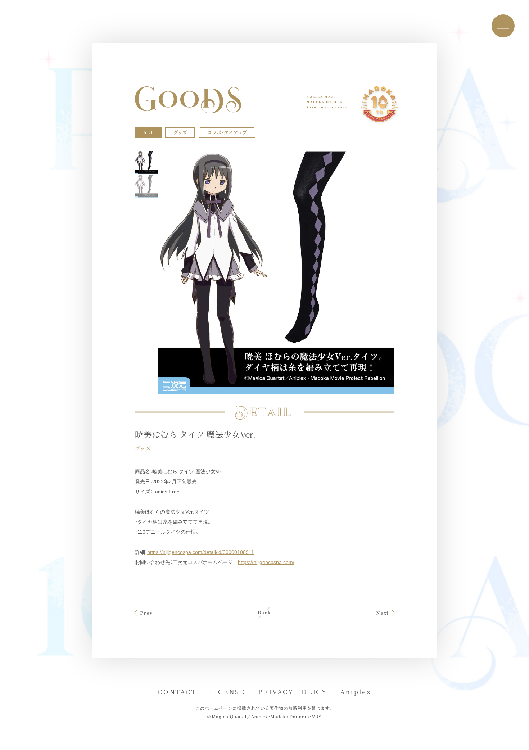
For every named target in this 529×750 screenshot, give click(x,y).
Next (382, 612)
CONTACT (177, 691)
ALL (148, 132)
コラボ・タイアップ (227, 132)
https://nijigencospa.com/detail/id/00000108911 (200, 552)
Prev (146, 612)
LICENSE (227, 691)
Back (264, 612)
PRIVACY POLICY (292, 691)
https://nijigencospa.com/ (266, 562)
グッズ (180, 132)
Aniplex (355, 691)
